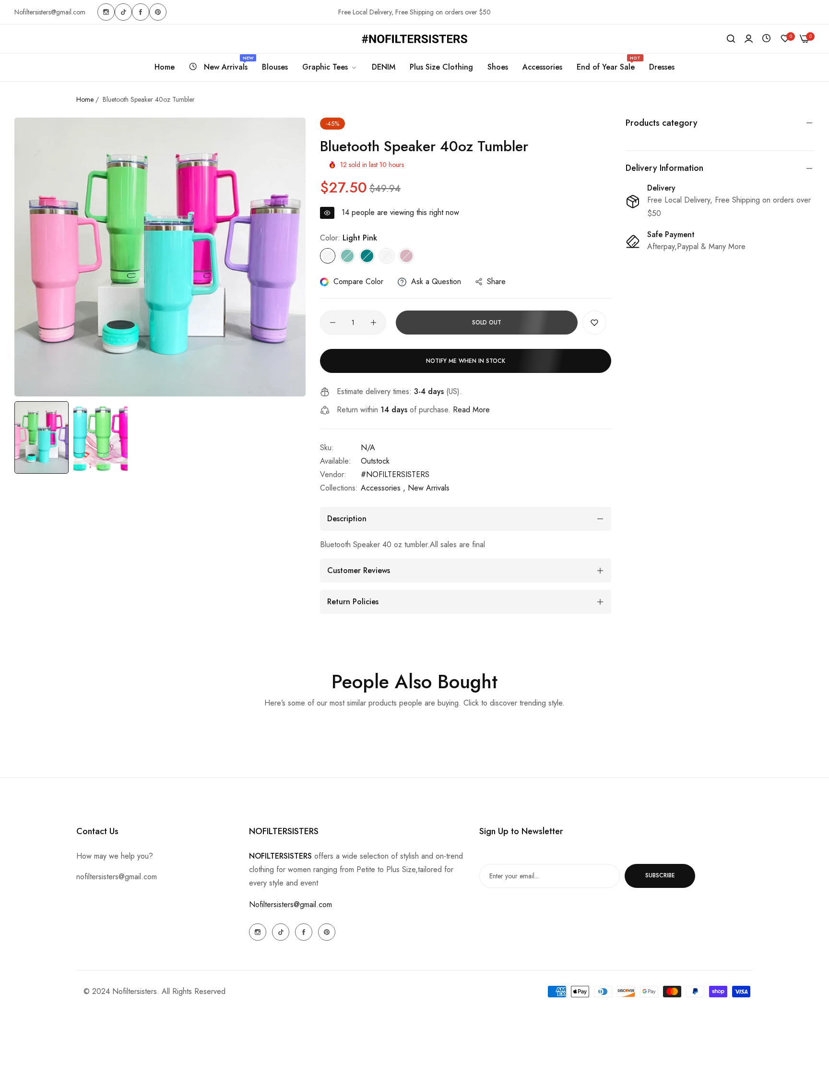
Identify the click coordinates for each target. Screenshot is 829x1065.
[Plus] (373, 322)
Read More (471, 409)
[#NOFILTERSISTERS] (414, 39)
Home (85, 99)
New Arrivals (429, 487)
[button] (594, 323)
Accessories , (383, 487)
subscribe (660, 875)
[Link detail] (106, 12)
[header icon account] (749, 39)
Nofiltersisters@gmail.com (290, 903)
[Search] (731, 39)
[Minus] (332, 322)
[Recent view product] (766, 38)
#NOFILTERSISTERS (395, 474)
